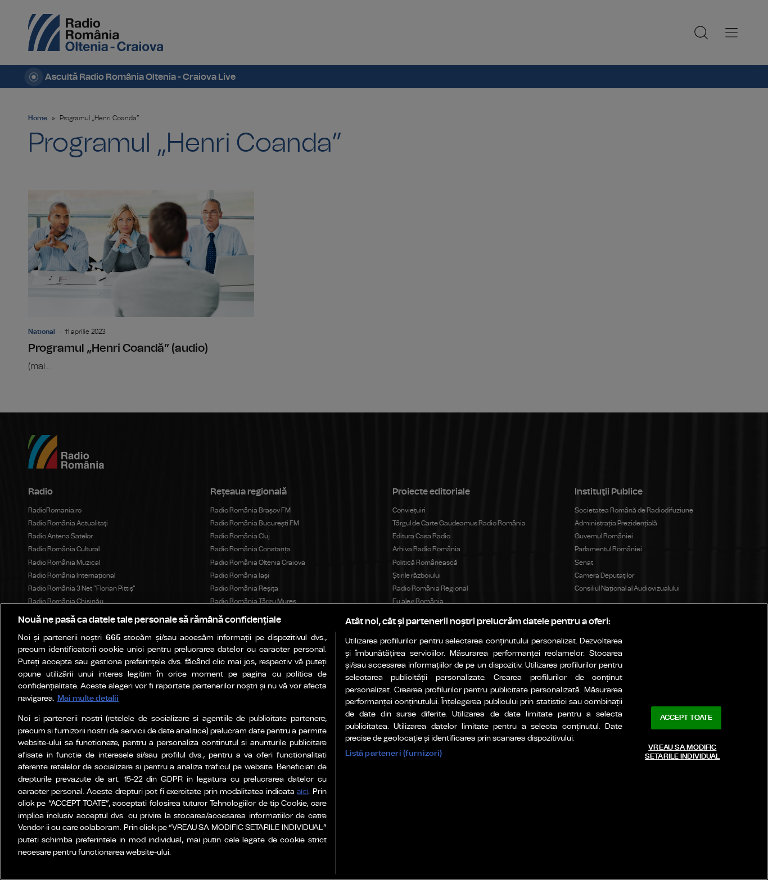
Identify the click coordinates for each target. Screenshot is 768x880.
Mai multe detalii (88, 698)
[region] (384, 741)
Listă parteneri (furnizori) (393, 753)
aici (302, 792)
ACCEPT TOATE (686, 718)
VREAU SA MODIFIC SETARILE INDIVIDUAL (682, 752)
